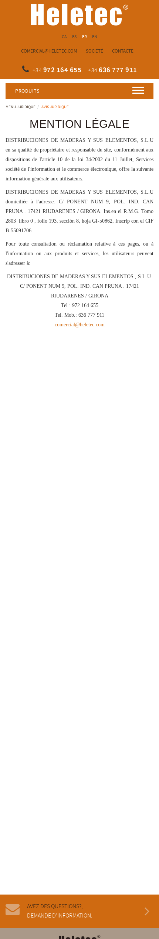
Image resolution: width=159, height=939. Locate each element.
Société (94, 51)
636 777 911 (118, 70)
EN (95, 37)
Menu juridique (20, 107)
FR (84, 37)
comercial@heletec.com (49, 51)
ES (74, 37)
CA (64, 37)
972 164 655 (62, 70)
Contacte (122, 51)
